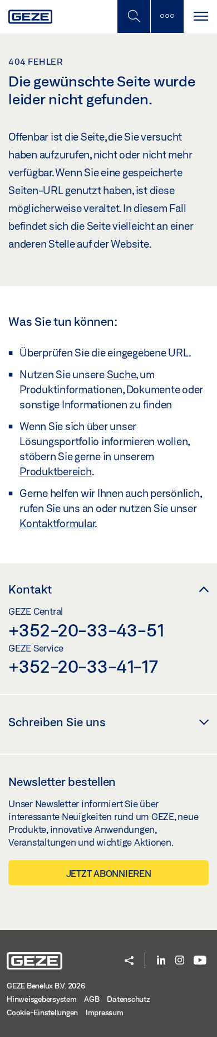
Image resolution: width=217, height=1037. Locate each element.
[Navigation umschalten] (200, 16)
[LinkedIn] (161, 960)
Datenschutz (128, 999)
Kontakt (30, 589)
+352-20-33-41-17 (83, 666)
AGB (91, 999)
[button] (129, 961)
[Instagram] (179, 960)
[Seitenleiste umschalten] (167, 16)
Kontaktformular (57, 523)
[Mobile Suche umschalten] (133, 16)
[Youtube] (200, 960)
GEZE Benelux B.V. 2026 (46, 985)
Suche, (122, 374)
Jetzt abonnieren (108, 873)
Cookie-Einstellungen (42, 1012)
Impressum (105, 1012)
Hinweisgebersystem (42, 999)
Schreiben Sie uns (57, 722)
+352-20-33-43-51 (86, 630)
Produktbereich (55, 471)
